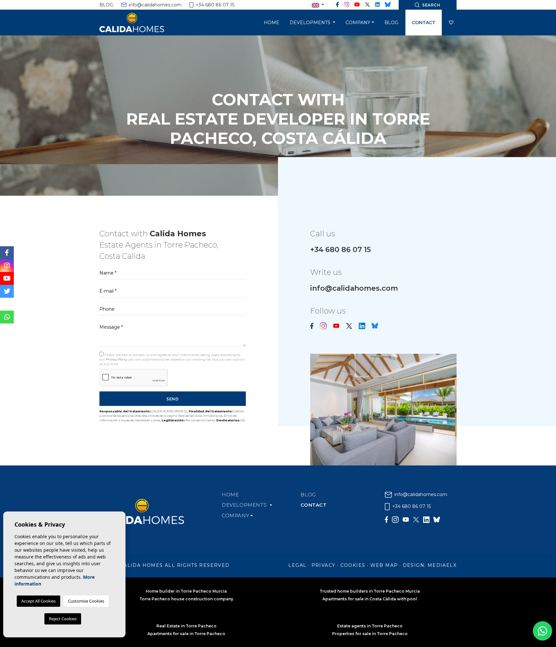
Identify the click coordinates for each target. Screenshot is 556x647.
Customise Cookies (86, 601)
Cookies (353, 565)
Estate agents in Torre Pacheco (370, 626)
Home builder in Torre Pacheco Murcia (186, 591)
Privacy (323, 565)
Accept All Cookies (38, 601)
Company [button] (358, 22)
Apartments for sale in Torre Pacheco (186, 633)
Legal (297, 565)
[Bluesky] (388, 5)
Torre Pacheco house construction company (186, 598)
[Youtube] (357, 5)
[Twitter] (367, 5)
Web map (384, 565)
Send (172, 399)
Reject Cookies (63, 619)
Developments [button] (311, 22)
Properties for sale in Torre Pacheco (370, 633)
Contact (423, 22)
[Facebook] (337, 5)
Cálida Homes (139, 22)
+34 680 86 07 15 (214, 5)
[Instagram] (346, 5)
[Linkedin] (377, 5)
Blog (106, 5)
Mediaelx (442, 565)
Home (271, 22)
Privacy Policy (117, 359)
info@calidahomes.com (154, 5)
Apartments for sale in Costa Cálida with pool (369, 598)
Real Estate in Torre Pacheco (186, 626)
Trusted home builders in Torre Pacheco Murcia (370, 591)
